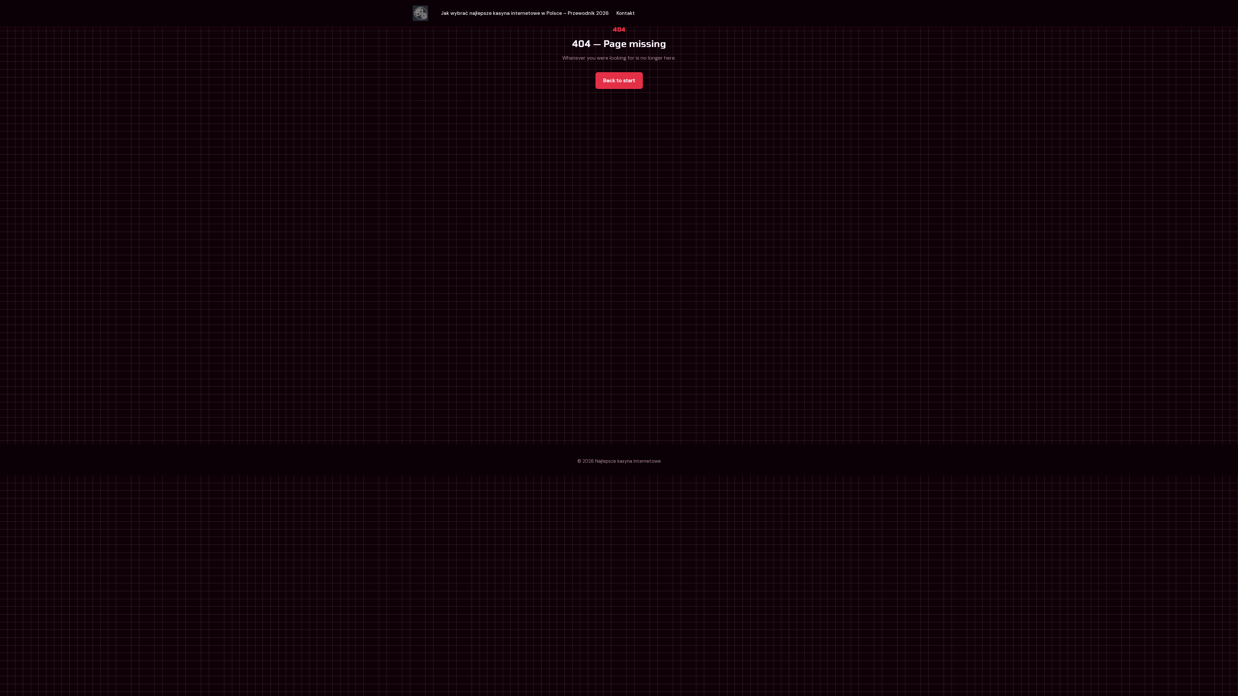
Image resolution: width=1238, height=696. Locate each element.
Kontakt (625, 13)
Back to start (619, 80)
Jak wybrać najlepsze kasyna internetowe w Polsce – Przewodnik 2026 (525, 13)
